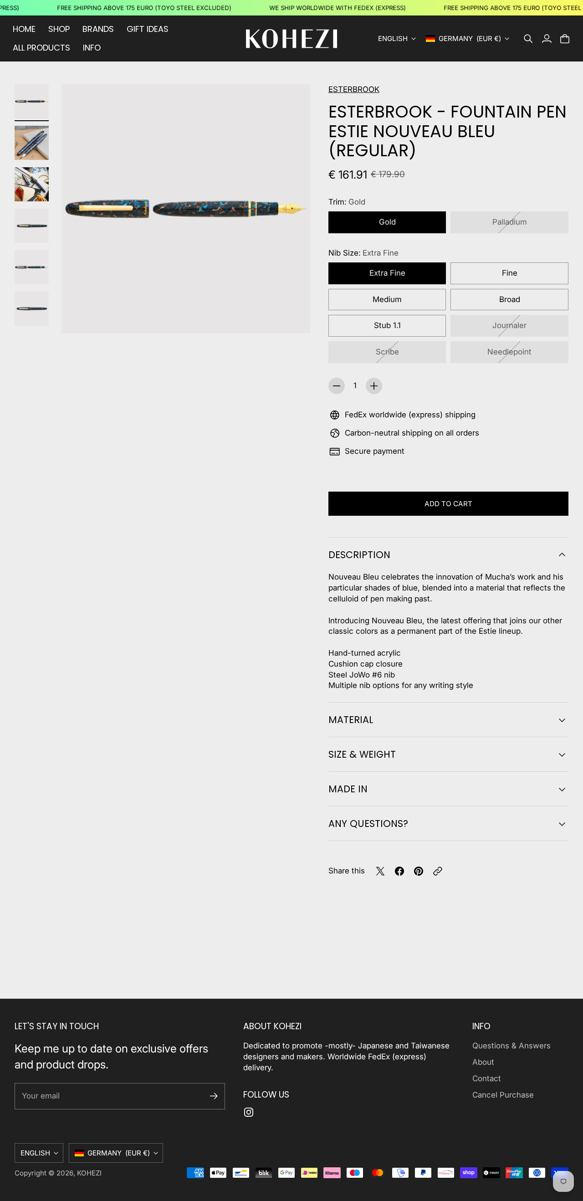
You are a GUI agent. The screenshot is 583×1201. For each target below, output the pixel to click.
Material (350, 719)
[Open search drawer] (528, 39)
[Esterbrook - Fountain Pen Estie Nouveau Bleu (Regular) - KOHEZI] (185, 208)
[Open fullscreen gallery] (293, 316)
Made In (348, 789)
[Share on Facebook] (399, 871)
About (483, 1062)
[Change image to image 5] (32, 267)
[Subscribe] (213, 1095)
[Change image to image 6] (32, 309)
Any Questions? (368, 823)
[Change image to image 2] (32, 143)
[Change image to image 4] (32, 226)
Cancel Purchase (503, 1094)
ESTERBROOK (353, 89)
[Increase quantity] (374, 386)
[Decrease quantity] (336, 386)
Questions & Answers (511, 1045)
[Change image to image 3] (32, 184)
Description (359, 554)
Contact (486, 1078)
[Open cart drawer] (565, 39)
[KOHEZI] (291, 38)
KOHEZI (89, 1173)
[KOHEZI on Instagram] (248, 1112)
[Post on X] (380, 871)
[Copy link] (438, 871)
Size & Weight (362, 754)
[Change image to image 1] (32, 101)
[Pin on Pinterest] (418, 871)
